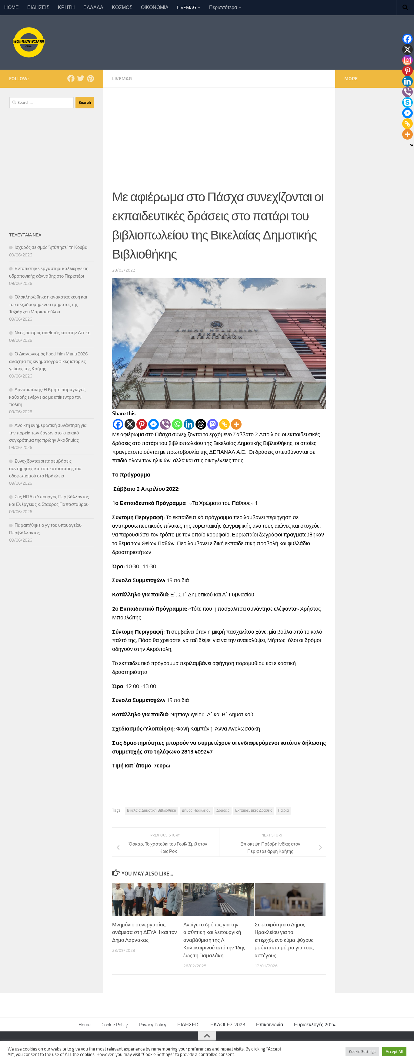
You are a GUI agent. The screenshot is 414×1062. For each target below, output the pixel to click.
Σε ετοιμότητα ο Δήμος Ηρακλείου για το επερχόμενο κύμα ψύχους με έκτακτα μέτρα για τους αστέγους (284, 940)
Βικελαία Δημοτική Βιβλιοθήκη (151, 810)
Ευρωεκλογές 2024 (315, 1024)
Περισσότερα (223, 7)
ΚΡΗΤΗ (66, 7)
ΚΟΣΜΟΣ (122, 7)
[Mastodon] (212, 424)
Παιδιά (283, 810)
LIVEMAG (186, 7)
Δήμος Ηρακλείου (196, 810)
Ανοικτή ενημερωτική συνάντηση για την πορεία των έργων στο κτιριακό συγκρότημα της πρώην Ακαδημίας (48, 433)
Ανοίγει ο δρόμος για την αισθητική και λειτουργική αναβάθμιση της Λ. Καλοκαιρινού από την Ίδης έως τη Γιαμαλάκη (214, 940)
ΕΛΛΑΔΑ (93, 7)
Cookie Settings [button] (362, 1051)
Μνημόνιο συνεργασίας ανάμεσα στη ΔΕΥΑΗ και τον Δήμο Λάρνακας (144, 932)
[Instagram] (407, 60)
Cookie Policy (115, 1024)
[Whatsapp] (177, 424)
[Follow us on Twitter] (80, 78)
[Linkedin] (189, 424)
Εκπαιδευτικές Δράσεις (253, 810)
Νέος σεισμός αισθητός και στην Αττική (52, 332)
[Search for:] (41, 102)
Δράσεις (222, 810)
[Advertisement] (219, 133)
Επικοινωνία (269, 1024)
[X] (130, 424)
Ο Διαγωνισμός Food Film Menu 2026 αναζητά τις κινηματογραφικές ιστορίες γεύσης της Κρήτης (48, 361)
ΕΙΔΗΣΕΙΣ (38, 7)
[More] (236, 424)
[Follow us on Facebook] (71, 78)
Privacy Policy (152, 1024)
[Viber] (165, 424)
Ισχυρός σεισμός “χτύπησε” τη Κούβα (51, 247)
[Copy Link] (224, 424)
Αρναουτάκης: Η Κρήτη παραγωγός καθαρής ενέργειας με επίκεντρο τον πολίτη (47, 397)
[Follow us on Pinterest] (90, 78)
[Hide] (411, 145)
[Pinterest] (141, 424)
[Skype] (407, 102)
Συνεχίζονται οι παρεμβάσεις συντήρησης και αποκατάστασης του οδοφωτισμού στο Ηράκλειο (45, 468)
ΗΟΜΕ (11, 7)
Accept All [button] (394, 1051)
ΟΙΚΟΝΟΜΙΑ (155, 7)
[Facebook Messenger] (153, 424)
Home (84, 1024)
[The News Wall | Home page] (28, 42)
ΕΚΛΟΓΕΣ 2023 (227, 1024)
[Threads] (200, 424)
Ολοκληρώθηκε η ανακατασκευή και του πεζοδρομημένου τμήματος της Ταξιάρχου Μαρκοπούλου (48, 304)
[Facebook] (118, 424)
